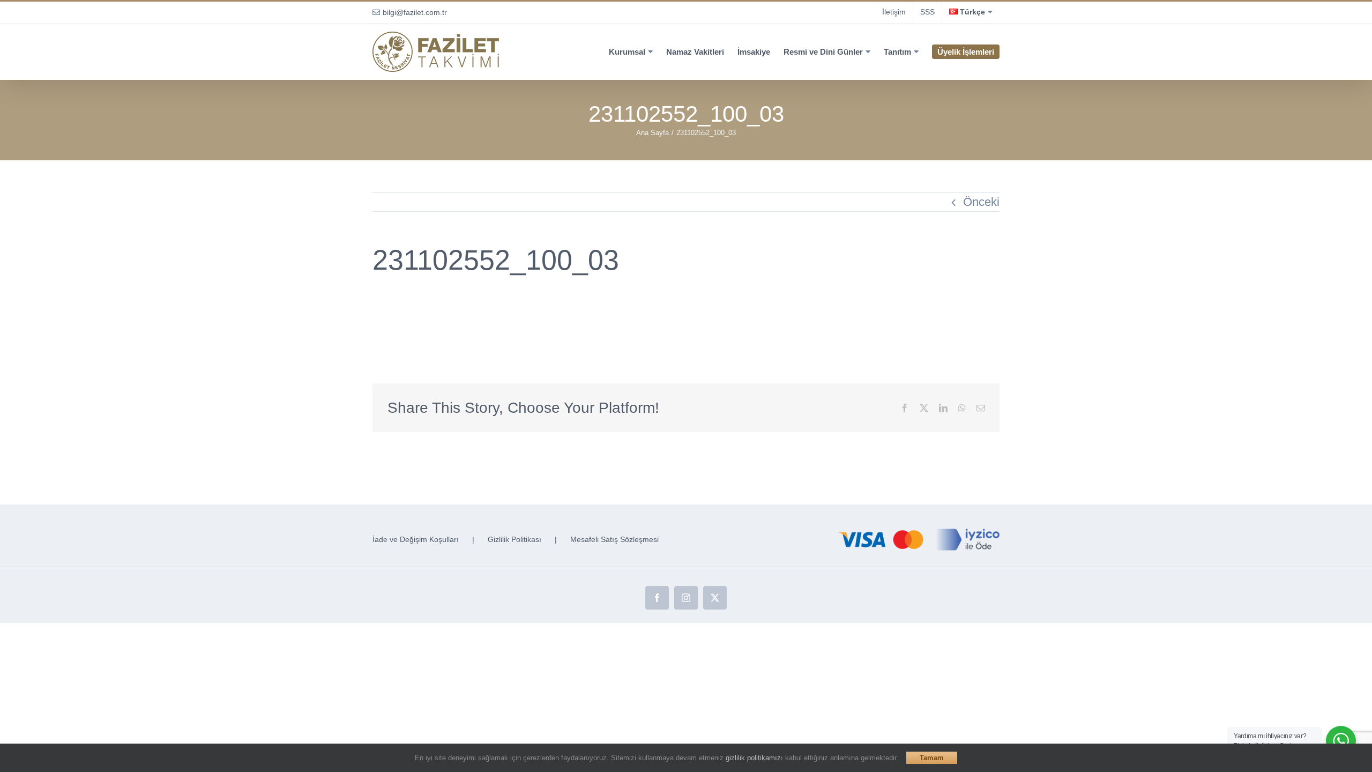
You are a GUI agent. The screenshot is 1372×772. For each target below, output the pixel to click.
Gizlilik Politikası (514, 539)
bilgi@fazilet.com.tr (415, 12)
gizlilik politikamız (753, 758)
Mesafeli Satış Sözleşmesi (614, 539)
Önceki (981, 202)
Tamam (932, 758)
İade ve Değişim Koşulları (415, 539)
